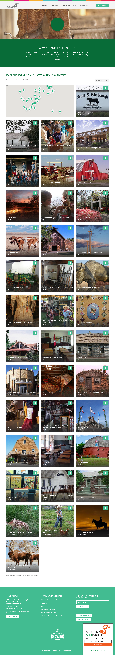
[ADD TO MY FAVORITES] (105, 88)
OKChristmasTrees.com (48, 613)
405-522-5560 (13, 612)
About (65, 5)
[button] (39, 88)
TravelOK (44, 603)
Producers (84, 5)
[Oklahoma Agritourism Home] (12, 5)
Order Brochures (83, 619)
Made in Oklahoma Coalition (50, 600)
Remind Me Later (101, 650)
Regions (55, 5)
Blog (75, 5)
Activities (44, 5)
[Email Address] (92, 602)
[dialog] (98, 639)
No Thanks (93, 650)
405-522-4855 (25, 612)
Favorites (103, 5)
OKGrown (44, 606)
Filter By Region (101, 80)
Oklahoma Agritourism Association (52, 616)
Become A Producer (84, 615)
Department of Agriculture (49, 609)
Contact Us (13, 617)
